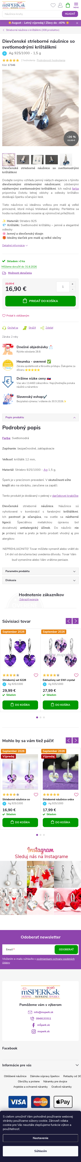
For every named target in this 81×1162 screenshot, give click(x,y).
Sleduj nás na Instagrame (41, 856)
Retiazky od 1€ (72, 1076)
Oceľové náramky (61, 1087)
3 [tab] (44, 717)
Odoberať (66, 949)
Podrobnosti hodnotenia (51, 60)
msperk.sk (43, 1031)
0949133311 (43, 1018)
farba (75, 189)
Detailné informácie (13, 245)
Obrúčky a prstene (29, 1081)
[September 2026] (20, 652)
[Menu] (76, 5)
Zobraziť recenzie (28, 599)
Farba (6, 438)
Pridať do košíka (43, 301)
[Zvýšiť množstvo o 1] (72, 284)
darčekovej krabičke (65, 496)
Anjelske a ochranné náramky (30, 1087)
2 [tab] (40, 717)
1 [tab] (37, 717)
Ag (45, 470)
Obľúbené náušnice (15, 1076)
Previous (69, 621)
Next (76, 621)
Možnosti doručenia (20, 273)
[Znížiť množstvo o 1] (72, 289)
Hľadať (70, 14)
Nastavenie (40, 1138)
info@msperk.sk (43, 1012)
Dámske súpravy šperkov (45, 1076)
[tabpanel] (20, 670)
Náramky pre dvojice (55, 1081)
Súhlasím (40, 1151)
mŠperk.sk (43, 1025)
